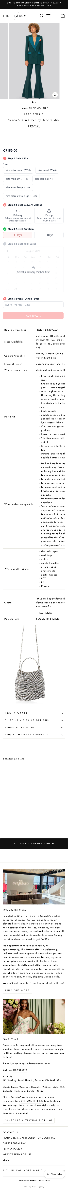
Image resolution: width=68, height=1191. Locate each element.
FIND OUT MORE (17, 991)
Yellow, (40, 358)
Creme (59, 354)
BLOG (6, 1160)
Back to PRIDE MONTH (36, 844)
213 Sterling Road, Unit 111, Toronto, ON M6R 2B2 (32, 1080)
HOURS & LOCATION (20, 728)
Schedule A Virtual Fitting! (28, 1120)
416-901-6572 (20, 1070)
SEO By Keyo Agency (34, 1187)
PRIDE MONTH (37, 108)
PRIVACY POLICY (12, 1149)
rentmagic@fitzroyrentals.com (32, 1064)
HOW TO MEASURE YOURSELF (26, 735)
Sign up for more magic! (23, 1171)
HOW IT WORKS (16, 713)
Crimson (49, 354)
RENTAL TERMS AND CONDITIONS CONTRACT (29, 1138)
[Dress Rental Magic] (34, 886)
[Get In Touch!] (34, 1016)
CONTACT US (10, 1133)
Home (23, 108)
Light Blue (50, 358)
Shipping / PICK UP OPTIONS (27, 720)
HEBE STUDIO (34, 114)
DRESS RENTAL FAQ (14, 1143)
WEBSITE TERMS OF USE (17, 1155)
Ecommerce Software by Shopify (34, 1181)
